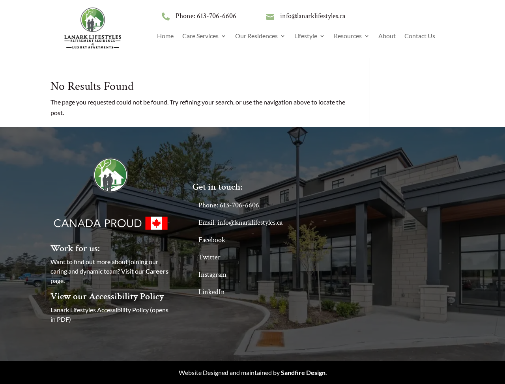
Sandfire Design (303, 372)
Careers (157, 271)
